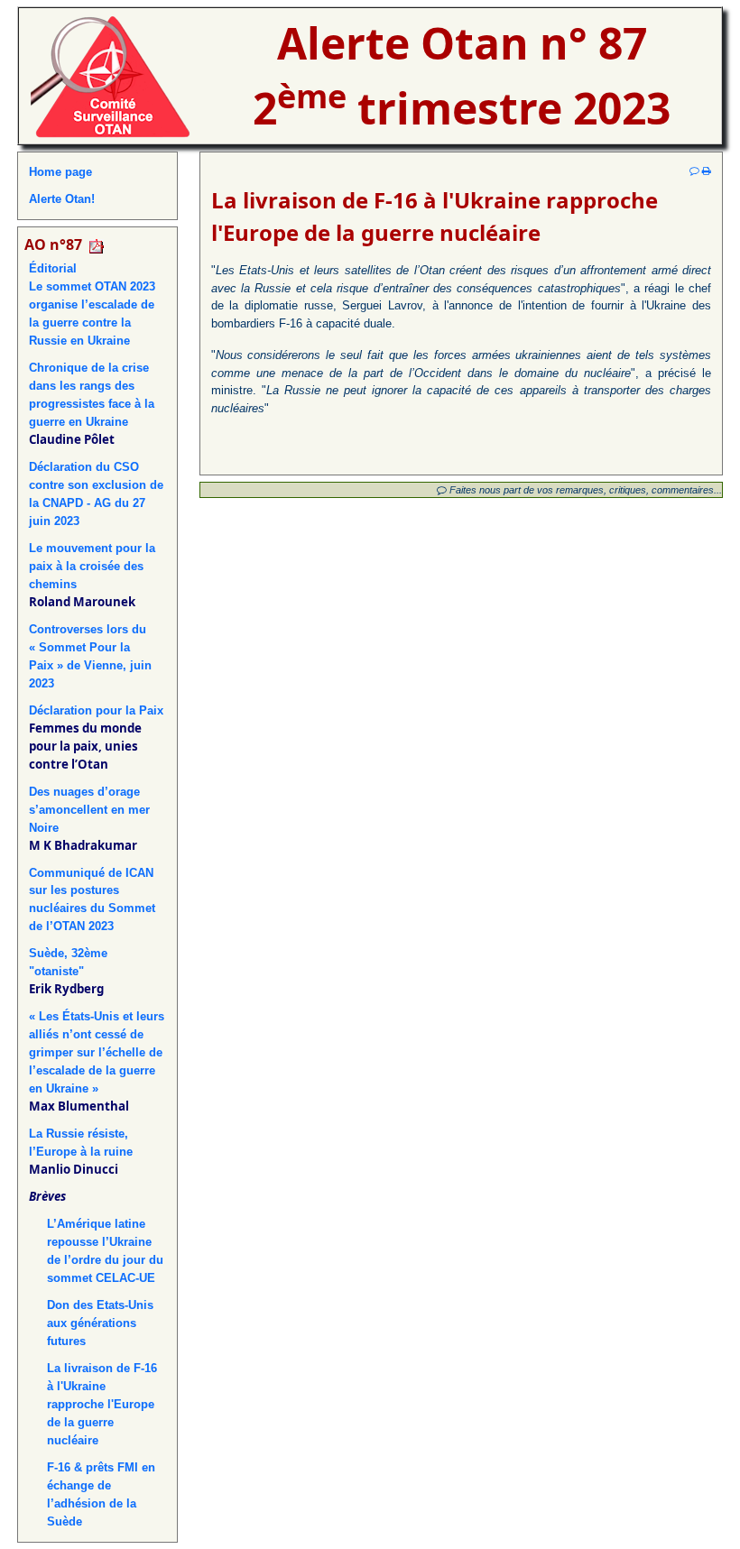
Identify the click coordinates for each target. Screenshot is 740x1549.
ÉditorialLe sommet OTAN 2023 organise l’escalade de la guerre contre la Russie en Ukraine (92, 304)
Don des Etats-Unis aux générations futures (100, 1323)
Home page (60, 172)
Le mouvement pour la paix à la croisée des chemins (92, 566)
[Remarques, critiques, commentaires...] (694, 170)
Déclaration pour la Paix (96, 710)
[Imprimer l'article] (706, 170)
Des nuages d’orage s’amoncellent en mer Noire (89, 809)
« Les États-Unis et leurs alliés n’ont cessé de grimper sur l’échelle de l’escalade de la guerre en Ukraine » (96, 1052)
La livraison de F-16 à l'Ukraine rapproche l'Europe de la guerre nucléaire (102, 1404)
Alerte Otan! (62, 199)
